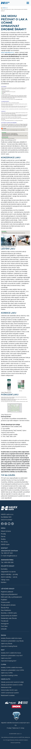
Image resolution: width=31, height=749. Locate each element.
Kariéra (3, 582)
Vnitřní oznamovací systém (10, 693)
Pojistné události (7, 592)
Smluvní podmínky (15, 742)
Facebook (4, 621)
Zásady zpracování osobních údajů (12, 682)
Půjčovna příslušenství (9, 594)
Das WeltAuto (6, 610)
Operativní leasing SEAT (8, 661)
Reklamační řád (6, 687)
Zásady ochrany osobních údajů (18, 740)
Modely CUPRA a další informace (11, 667)
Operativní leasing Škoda (9, 646)
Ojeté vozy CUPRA (7, 673)
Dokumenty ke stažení (9, 616)
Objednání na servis (8, 572)
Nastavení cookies (8, 695)
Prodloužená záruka (8, 605)
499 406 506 (8, 562)
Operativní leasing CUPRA (9, 675)
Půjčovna (15, 728)
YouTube (4, 626)
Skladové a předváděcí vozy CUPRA (12, 670)
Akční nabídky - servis (9, 577)
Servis (3, 536)
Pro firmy (4, 542)
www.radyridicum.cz (7, 52)
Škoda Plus (5, 608)
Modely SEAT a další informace (11, 653)
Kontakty (4, 569)
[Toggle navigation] (28, 2)
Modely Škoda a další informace (11, 638)
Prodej (3, 534)
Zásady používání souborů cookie (12, 685)
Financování (5, 602)
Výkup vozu (5, 580)
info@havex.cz (11, 556)
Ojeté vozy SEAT (6, 658)
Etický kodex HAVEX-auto (9, 690)
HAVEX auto (5, 544)
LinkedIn (4, 629)
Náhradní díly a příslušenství (11, 597)
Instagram (5, 624)
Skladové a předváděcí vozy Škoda (12, 641)
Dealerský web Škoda (9, 618)
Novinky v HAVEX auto (9, 613)
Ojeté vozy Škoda (6, 644)
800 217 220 (8, 553)
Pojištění (4, 600)
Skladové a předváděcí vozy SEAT (12, 655)
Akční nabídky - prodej (9, 574)
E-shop (22, 728)
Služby (3, 539)
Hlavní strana (6, 531)
